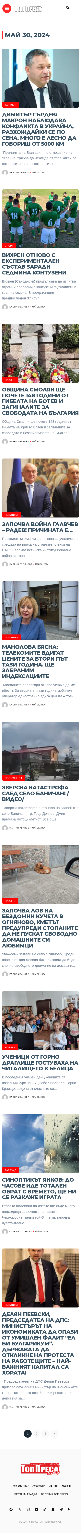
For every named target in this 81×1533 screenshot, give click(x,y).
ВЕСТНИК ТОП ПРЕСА (55, 1494)
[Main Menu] (7, 8)
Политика (11, 515)
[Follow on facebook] (11, 1509)
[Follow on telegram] (62, 1509)
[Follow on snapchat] (53, 1509)
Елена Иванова (19, 306)
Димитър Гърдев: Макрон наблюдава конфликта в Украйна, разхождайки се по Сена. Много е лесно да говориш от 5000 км (39, 129)
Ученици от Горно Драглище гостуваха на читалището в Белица (40, 1063)
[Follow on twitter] (20, 1509)
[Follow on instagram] (29, 1509)
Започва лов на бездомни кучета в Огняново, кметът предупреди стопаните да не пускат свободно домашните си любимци (40, 928)
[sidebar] (75, 8)
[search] (67, 8)
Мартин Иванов (19, 172)
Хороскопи (38, 1485)
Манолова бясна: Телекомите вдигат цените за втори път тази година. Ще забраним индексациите (35, 661)
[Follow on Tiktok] (45, 1509)
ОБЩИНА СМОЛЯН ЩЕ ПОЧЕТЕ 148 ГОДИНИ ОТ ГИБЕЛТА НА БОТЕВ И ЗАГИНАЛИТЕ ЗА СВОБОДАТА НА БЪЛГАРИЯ (40, 401)
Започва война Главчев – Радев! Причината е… (40, 527)
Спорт (9, 245)
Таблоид (10, 105)
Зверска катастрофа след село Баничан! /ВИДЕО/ (35, 793)
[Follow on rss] (70, 1509)
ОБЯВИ (53, 1485)
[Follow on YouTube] (37, 1509)
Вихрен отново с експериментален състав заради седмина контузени (34, 264)
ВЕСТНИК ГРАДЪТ (25, 1494)
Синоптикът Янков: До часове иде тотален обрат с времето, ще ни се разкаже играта (39, 1189)
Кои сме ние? (21, 1485)
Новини (10, 380)
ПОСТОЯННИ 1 (13, 778)
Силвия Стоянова (20, 564)
